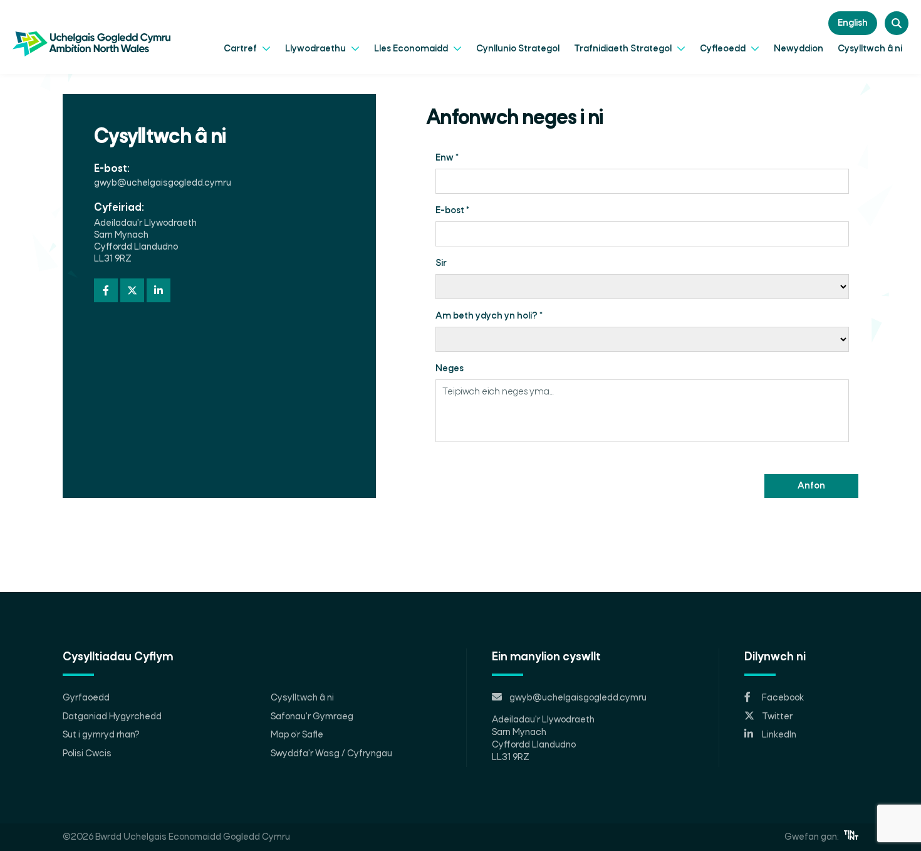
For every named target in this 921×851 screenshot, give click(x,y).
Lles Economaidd (412, 49)
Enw (447, 158)
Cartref (241, 49)
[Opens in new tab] (851, 837)
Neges (449, 369)
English (853, 23)
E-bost (452, 211)
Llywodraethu (316, 49)
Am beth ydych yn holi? (489, 316)
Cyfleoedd (723, 49)
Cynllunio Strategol (517, 49)
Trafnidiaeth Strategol (624, 49)
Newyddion (798, 49)
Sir (441, 263)
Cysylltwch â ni (870, 49)
